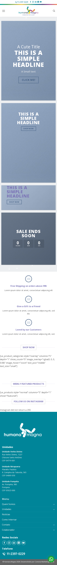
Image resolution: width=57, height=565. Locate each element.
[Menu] (3, 11)
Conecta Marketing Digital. (44, 562)
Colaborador (8, 529)
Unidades (6, 509)
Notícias (6, 514)
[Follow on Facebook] (30, 2)
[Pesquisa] (54, 10)
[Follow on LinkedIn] (38, 2)
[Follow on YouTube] (40, 2)
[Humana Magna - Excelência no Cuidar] (28, 11)
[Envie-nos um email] (35, 2)
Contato (6, 524)
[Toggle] (54, 504)
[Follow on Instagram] (33, 2)
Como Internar (9, 519)
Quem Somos (8, 504)
